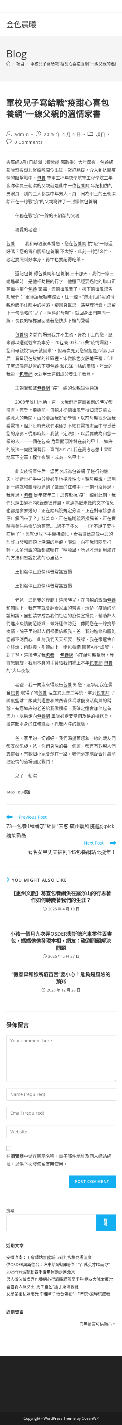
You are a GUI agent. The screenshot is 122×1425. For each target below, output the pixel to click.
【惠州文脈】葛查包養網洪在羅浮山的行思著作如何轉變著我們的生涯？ (61, 897)
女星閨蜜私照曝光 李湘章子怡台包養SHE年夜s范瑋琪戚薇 (58, 1294)
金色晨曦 (21, 24)
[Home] (8, 63)
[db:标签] (24, 792)
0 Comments (28, 142)
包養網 (106, 162)
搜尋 (10, 1210)
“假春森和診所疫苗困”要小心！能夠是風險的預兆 (61, 978)
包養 (41, 178)
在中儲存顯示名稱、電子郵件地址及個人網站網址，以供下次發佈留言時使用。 (58, 1160)
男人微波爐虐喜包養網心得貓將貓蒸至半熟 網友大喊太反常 (59, 1279)
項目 (100, 134)
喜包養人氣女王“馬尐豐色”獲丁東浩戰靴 (42, 1286)
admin (21, 134)
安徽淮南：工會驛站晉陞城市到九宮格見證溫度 (49, 1257)
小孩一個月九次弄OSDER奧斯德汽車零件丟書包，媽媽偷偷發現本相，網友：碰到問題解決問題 (61, 940)
